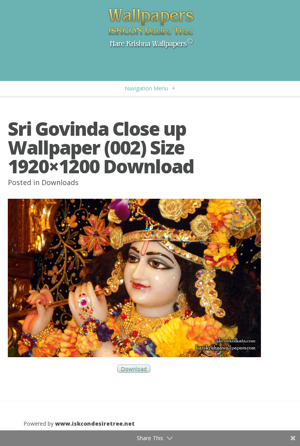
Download (134, 368)
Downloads (60, 182)
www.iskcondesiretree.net (95, 423)
